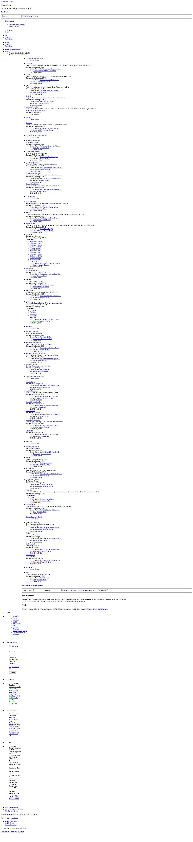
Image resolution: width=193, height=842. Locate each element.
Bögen (28, 74)
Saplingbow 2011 (35, 247)
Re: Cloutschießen (45, 337)
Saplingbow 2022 (35, 252)
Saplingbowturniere (36, 241)
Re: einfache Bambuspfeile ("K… (50, 405)
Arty (8, 818)
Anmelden (8, 44)
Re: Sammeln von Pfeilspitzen (49, 434)
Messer (28, 212)
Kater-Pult (36, 148)
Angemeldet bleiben (91, 590)
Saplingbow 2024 (35, 254)
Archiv (11, 694)
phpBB (11, 814)
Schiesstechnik (30, 411)
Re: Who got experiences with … (50, 527)
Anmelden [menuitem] (8, 37)
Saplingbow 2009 (35, 243)
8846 (18, 696)
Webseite (29, 490)
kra (34, 407)
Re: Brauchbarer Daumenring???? (50, 178)
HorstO (35, 265)
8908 (15, 694)
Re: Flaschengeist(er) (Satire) (49, 425)
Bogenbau (29, 234)
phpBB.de (23, 828)
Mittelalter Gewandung (33, 342)
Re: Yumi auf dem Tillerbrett (49, 396)
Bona (34, 512)
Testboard (29, 567)
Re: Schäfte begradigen (47, 285)
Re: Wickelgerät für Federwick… (50, 296)
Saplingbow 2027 (35, 259)
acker (10, 688)
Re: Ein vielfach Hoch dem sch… (50, 560)
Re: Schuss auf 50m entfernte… (50, 128)
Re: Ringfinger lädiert (47, 101)
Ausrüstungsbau (31, 202)
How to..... (29, 301)
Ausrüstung (29, 63)
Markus (35, 427)
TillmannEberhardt (39, 71)
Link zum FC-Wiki (32, 107)
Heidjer (11, 703)
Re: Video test (44, 578)
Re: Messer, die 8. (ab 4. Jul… (49, 218)
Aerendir (11, 725)
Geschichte (29, 431)
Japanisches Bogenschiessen (35, 376)
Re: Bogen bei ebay (46, 463)
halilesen (15, 818)
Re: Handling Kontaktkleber (49, 207)
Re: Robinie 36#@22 (46, 229)
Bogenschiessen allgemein (34, 58)
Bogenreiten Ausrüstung (33, 173)
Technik (28, 96)
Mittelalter (29, 326)
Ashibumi (36, 387)
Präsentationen (30, 223)
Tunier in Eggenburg (46, 484)
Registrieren (8, 46)
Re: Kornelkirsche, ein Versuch (50, 263)
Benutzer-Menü (11, 642)
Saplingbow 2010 (35, 245)
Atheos (35, 540)
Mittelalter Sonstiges (32, 364)
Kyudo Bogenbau (31, 391)
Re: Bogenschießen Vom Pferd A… (51, 168)
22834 (18, 687)
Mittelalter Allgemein (32, 331)
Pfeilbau (28, 279)
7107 (13, 701)
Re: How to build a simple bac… (50, 549)
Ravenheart (36, 501)
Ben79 (11, 730)
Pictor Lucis (36, 454)
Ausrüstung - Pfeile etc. (33, 402)
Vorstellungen (30, 504)
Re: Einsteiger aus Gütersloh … (50, 510)
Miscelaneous (30, 555)
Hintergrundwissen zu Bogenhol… (51, 274)
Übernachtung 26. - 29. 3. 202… (50, 452)
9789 (17, 690)
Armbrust (29, 117)
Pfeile (28, 85)
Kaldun (35, 416)
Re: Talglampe (44, 369)
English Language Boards (34, 517)
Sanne (35, 371)
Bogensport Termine (32, 479)
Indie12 (35, 103)
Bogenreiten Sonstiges (33, 184)
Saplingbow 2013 (35, 250)
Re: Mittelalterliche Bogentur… (50, 359)
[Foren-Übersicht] (7, 2)
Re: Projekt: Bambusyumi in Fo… (51, 385)
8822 (16, 698)
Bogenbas (36, 465)
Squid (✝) (12, 690)
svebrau (11, 726)
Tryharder (12, 732)
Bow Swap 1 (34, 261)
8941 (14, 692)
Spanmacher (37, 339)
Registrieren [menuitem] (8, 39)
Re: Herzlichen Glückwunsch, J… (51, 474)
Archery (28, 533)
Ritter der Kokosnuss (100, 609)
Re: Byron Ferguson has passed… (51, 538)
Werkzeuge (29, 290)
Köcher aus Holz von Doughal (49, 319)
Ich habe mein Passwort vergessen (73, 590)
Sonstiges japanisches (33, 420)
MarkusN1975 (13, 734)
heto (34, 360)
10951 (15, 688)
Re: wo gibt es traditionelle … (49, 348)
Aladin (11, 723)
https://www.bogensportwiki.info (36, 110)
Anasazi (35, 436)
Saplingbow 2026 (35, 258)
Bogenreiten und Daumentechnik (36, 135)
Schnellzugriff (9, 21)
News (32, 497)
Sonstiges (33, 317)
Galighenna (12, 696)
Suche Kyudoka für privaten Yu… (51, 414)
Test (27, 572)
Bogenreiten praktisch (33, 151)
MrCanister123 (37, 230)
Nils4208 (36, 81)
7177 (12, 699)
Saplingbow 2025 (35, 256)
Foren (7, 32)
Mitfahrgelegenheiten (32, 446)
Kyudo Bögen (30, 382)
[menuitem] (17, 25)
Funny (28, 457)
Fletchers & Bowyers (32, 522)
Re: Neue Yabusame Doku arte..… (51, 189)
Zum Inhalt (4, 12)
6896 (15, 703)
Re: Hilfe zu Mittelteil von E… (49, 80)
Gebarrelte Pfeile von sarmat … (50, 90)
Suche (7, 42)
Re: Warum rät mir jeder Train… (50, 146)
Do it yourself (30, 196)
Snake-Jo (36, 169)
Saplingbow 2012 (35, 249)
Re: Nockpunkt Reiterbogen (49, 157)
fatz (10, 701)
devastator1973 (37, 130)
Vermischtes (30, 468)
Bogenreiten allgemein (33, 140)
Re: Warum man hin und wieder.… (51, 69)
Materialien (29, 268)
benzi (34, 92)
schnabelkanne (37, 486)
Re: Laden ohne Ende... (47, 499)
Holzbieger (36, 220)
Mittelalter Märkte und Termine (36, 353)
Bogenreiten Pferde (32, 162)
